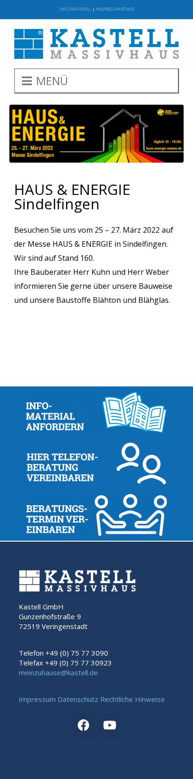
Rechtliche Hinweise (132, 699)
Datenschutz (78, 699)
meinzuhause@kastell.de (58, 672)
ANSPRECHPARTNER (115, 9)
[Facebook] (84, 725)
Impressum (37, 699)
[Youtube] (109, 725)
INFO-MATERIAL (75, 9)
